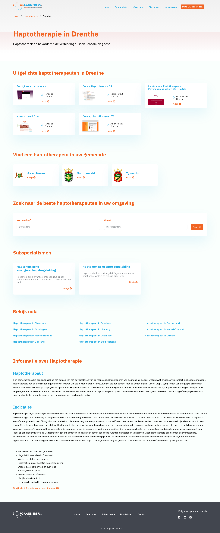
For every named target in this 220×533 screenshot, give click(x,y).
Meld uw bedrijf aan (192, 6)
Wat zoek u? (24, 220)
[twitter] (190, 517)
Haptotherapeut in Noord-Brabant (164, 329)
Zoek (198, 226)
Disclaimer (154, 7)
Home (106, 7)
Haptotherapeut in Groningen (30, 329)
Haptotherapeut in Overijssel (96, 335)
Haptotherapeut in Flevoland (30, 323)
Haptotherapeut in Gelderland (162, 323)
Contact (142, 514)
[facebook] (179, 517)
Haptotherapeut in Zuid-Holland (97, 341)
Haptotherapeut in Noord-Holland (32, 335)
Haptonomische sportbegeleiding (106, 267)
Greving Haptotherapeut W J (98, 116)
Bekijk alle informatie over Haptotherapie (34, 488)
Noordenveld (86, 173)
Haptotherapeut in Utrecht (160, 335)
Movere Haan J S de (28, 116)
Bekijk (44, 101)
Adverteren (171, 7)
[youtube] (185, 517)
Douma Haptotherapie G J (97, 86)
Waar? (107, 220)
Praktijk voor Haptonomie (31, 86)
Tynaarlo (132, 173)
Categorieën (121, 7)
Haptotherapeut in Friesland (95, 323)
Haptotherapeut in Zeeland (29, 341)
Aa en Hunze (36, 173)
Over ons (138, 7)
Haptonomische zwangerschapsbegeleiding (36, 268)
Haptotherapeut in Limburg (94, 329)
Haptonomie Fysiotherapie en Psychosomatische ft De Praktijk (167, 88)
